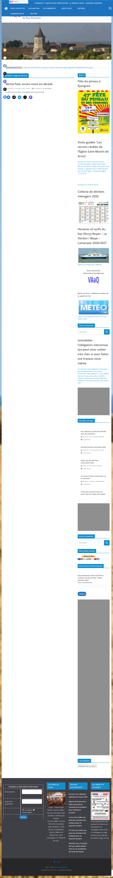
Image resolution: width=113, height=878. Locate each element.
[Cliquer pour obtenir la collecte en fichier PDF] (93, 202)
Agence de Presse (75, 801)
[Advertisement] (93, 401)
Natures (81, 8)
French (15, 2)
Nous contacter (17, 8)
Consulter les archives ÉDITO (88, 185)
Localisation (33, 8)
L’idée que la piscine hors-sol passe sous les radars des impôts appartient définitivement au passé (58, 68)
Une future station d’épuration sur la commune (93, 461)
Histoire (33, 14)
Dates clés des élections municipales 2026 (89, 446)
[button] (30, 3)
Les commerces (49, 8)
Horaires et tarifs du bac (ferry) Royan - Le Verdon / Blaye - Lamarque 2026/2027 (68, 3)
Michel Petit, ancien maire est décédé (29, 84)
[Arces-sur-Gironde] (56, 24)
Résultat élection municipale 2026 (93, 431)
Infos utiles (67, 8)
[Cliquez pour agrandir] (93, 92)
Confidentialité (17, 14)
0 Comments (38, 88)
